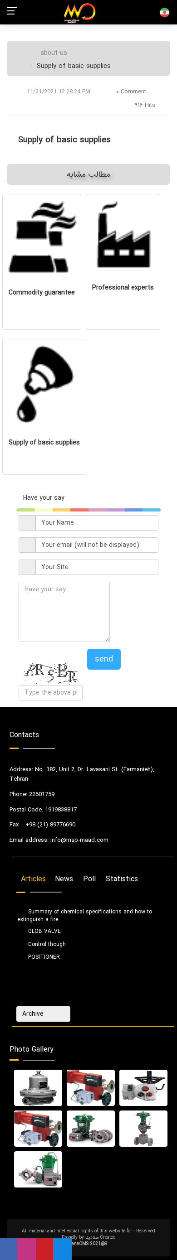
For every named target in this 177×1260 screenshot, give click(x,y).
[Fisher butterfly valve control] (91, 1128)
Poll (89, 879)
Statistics (122, 879)
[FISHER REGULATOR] (38, 1088)
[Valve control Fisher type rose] (143, 1128)
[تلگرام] (62, 1249)
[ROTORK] (143, 1088)
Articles (33, 879)
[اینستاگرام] (26, 1249)
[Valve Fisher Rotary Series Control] (38, 1169)
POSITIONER (43, 954)
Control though (46, 941)
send (104, 659)
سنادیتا (91, 1237)
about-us (53, 53)
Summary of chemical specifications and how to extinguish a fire (85, 912)
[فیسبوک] (8, 1249)
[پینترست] (44, 1249)
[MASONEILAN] (91, 1088)
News (64, 879)
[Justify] (59, 1014)
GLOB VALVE (43, 928)
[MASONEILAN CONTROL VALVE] (38, 1128)
